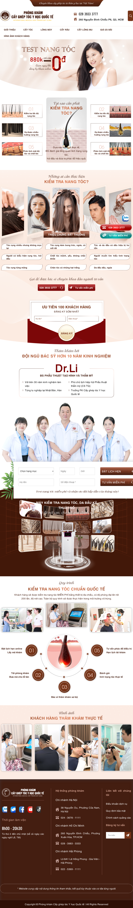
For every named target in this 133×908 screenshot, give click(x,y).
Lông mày (46, 29)
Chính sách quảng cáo (118, 817)
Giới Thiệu (10, 29)
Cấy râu (64, 29)
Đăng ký (67, 333)
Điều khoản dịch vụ (116, 803)
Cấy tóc (28, 29)
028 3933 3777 (48, 287)
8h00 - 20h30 (12, 828)
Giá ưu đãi (106, 29)
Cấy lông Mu (84, 29)
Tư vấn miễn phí (84, 287)
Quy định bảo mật (115, 810)
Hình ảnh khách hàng (17, 35)
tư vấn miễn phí (118, 235)
